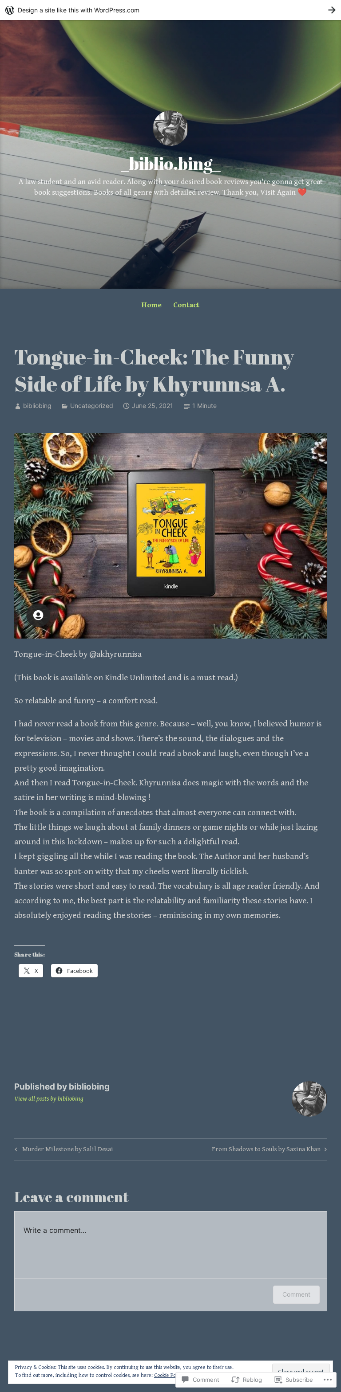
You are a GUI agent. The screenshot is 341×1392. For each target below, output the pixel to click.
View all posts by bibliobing (48, 1098)
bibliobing (37, 405)
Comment (296, 1294)
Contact (186, 305)
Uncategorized (91, 405)
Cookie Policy (169, 1375)
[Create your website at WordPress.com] (170, 10)
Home (152, 305)
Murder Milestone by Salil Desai (62, 1151)
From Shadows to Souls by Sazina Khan (266, 1151)
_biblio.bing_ (171, 163)
